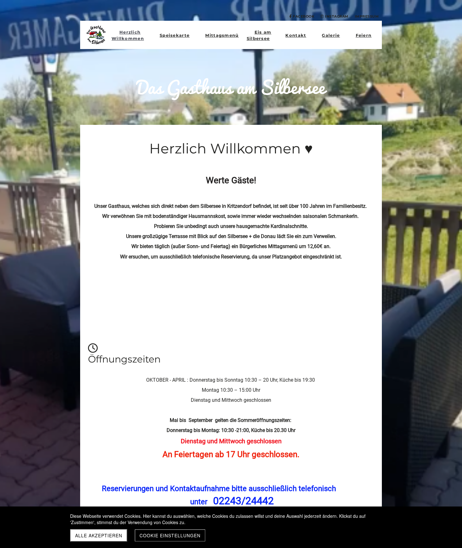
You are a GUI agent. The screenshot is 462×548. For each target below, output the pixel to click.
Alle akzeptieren (98, 535)
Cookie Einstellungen (170, 535)
